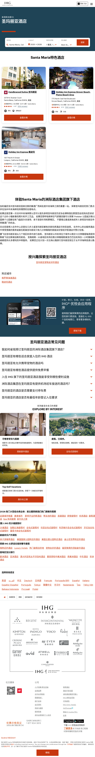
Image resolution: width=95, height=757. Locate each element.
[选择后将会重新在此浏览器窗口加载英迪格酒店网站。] (36, 631)
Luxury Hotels (21, 548)
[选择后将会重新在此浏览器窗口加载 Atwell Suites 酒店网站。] (44, 652)
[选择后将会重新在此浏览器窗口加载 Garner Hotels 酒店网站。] (17, 652)
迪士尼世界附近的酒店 (74, 539)
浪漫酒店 (62, 516)
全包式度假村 (32, 527)
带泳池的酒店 (49, 516)
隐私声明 (7, 746)
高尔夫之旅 (22, 519)
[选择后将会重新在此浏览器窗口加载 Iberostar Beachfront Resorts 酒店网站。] (32, 642)
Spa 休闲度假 (9, 519)
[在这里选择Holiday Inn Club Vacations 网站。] (77, 652)
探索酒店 (66, 687)
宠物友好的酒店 (53, 548)
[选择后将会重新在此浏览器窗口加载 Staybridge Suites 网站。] (61, 652)
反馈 (64, 715)
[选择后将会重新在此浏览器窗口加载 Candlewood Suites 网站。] (47, 663)
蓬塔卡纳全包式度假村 (20, 531)
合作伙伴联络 (39, 694)
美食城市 (18, 516)
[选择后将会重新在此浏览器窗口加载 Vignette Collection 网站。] (75, 620)
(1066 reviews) (23, 166)
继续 (47, 753)
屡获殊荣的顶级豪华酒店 (73, 548)
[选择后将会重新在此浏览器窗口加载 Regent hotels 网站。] (31, 620)
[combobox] (16, 44)
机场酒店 (83, 516)
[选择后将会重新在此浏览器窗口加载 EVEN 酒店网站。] (48, 642)
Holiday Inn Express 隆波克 (21, 152)
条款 (12, 744)
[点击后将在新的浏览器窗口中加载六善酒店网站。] (17, 620)
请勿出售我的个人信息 (43, 715)
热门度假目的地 (36, 548)
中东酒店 (84, 556)
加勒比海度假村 (17, 527)
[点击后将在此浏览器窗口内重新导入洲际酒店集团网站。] (47, 609)
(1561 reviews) (70, 107)
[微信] (11, 690)
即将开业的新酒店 (33, 516)
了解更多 (68, 728)
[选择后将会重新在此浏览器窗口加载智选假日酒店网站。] (64, 642)
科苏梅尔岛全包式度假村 (70, 527)
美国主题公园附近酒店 (52, 539)
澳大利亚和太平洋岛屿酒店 (32, 556)
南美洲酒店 (72, 556)
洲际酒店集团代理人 (70, 694)
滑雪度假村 (72, 516)
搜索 (82, 42)
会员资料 (38, 704)
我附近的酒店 (6, 548)
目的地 (8, 40)
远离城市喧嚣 (6, 516)
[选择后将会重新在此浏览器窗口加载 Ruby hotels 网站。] (64, 631)
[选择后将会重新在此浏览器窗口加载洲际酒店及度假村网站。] (52, 620)
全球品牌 (38, 690)
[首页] (5, 597)
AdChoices (67, 708)
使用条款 (38, 711)
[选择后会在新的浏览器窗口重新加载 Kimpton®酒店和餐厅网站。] (19, 631)
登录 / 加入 (83, 4)
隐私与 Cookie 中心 (70, 712)
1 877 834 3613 (33, 723)
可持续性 (66, 701)
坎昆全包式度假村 (49, 527)
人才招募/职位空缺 (41, 687)
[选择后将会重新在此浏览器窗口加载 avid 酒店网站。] (30, 652)
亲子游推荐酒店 (7, 539)
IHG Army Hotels (69, 704)
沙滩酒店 (4, 527)
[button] (91, 4)
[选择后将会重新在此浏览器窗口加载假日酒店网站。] (77, 642)
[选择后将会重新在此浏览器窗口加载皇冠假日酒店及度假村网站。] (17, 642)
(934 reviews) (22, 106)
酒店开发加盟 (68, 690)
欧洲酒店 (4, 556)
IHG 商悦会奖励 (68, 697)
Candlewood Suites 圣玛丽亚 (22, 92)
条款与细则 (39, 708)
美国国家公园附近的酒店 (28, 539)
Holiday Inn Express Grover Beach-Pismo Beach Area (73, 93)
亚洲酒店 (14, 556)
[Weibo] (19, 690)
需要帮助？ (39, 697)
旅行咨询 (38, 701)
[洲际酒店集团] (7, 3)
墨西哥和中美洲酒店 (56, 556)
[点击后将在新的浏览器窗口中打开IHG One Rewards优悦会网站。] (47, 671)
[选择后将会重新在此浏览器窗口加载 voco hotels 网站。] (51, 631)
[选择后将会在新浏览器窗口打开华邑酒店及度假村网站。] (77, 631)
